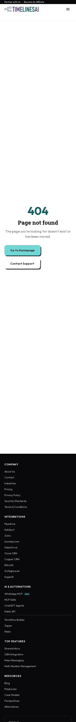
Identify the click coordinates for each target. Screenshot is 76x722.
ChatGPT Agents (14, 605)
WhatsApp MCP (16, 593)
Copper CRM (11, 559)
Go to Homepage (22, 250)
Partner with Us (12, 2)
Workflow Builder (14, 619)
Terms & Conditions (15, 507)
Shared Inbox (12, 648)
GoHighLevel (11, 571)
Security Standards (15, 501)
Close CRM (10, 553)
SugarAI (8, 577)
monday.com (11, 541)
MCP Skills (10, 599)
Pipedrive (9, 524)
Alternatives (11, 706)
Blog (7, 683)
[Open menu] (68, 9)
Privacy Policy (12, 495)
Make (7, 631)
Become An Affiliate (34, 2)
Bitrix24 (8, 565)
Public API (9, 611)
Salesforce (10, 547)
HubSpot (9, 529)
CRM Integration (13, 654)
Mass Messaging (14, 660)
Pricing (8, 489)
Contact (9, 477)
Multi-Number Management (20, 666)
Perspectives (12, 700)
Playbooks (10, 689)
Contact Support (22, 263)
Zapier (8, 625)
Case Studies (12, 695)
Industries (10, 483)
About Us (9, 471)
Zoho (7, 535)
